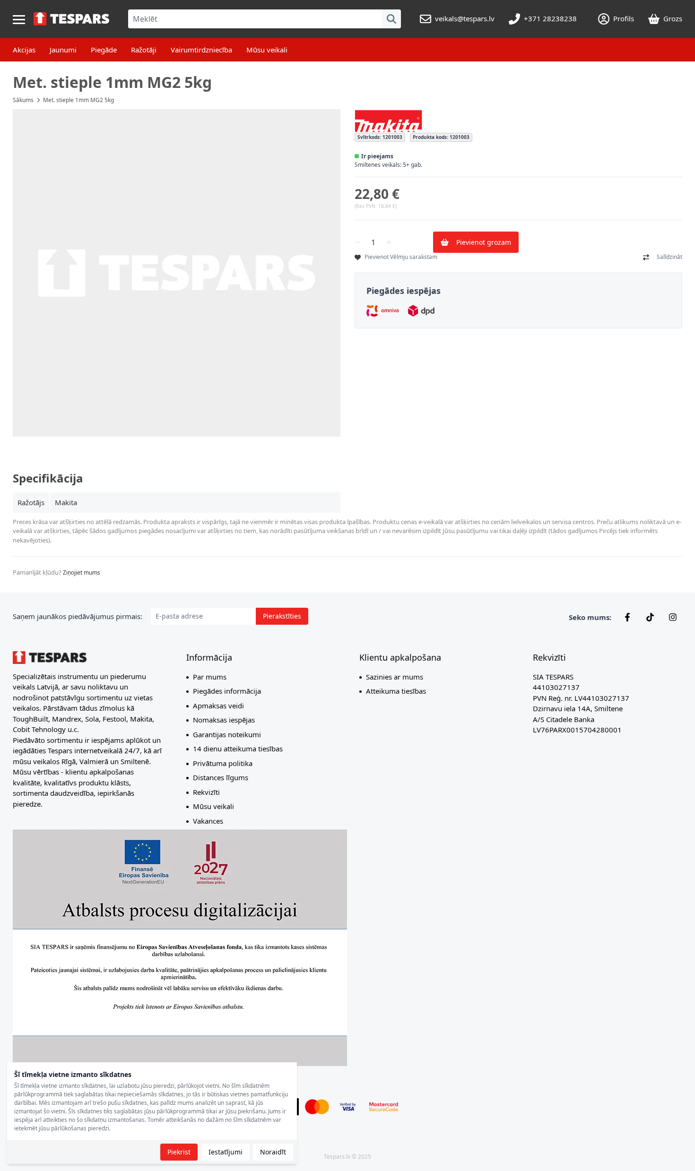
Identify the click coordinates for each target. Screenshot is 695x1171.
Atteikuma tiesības (396, 691)
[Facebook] (627, 617)
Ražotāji (143, 49)
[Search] (391, 18)
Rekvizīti (206, 792)
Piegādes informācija (227, 691)
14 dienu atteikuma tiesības (238, 748)
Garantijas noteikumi (227, 734)
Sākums (23, 100)
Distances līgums (220, 777)
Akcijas (24, 49)
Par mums (209, 676)
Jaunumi (63, 49)
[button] (176, 273)
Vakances (208, 821)
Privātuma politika (222, 763)
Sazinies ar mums (394, 676)
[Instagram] (672, 617)
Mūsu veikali (266, 49)
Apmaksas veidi (218, 705)
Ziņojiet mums (81, 572)
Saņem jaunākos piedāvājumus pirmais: (77, 616)
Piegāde (104, 49)
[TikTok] (650, 617)
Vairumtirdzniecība (201, 49)
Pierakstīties (282, 615)
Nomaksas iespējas (224, 719)
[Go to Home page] (71, 19)
